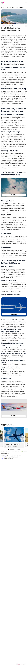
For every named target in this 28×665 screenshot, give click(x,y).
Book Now (14, 195)
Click (22, 451)
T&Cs (2, 458)
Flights (6, 7)
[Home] (1, 7)
